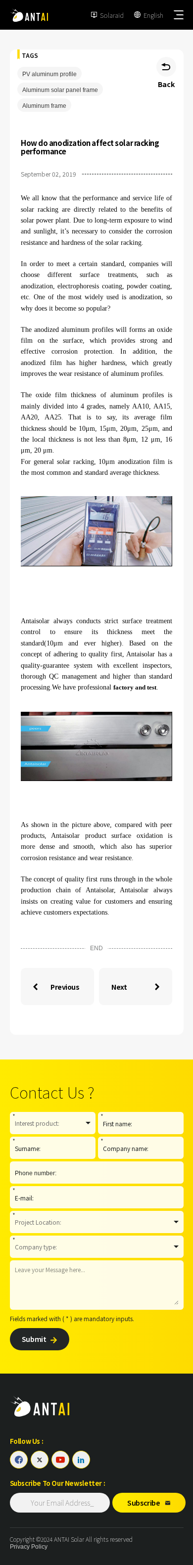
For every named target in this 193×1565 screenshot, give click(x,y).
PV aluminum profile (49, 74)
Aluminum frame (44, 105)
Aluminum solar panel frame (60, 90)
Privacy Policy (29, 1546)
